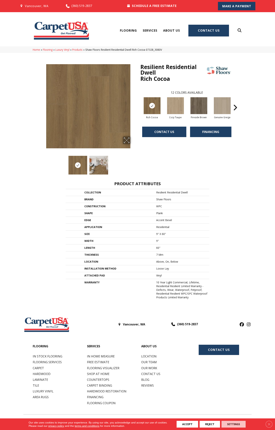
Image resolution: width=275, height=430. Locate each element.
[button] (236, 6)
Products (77, 49)
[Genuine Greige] (222, 105)
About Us (171, 30)
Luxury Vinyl (62, 49)
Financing (210, 132)
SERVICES (93, 346)
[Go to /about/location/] (39, 6)
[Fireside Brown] (199, 105)
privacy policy (56, 425)
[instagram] (247, 324)
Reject (209, 424)
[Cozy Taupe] (175, 105)
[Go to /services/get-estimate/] (167, 6)
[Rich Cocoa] (152, 105)
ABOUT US (149, 346)
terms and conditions (87, 425)
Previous (43, 163)
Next (133, 163)
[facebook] (241, 324)
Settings (233, 424)
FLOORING (40, 346)
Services (150, 30)
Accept (187, 424)
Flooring (128, 30)
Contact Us (209, 30)
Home (36, 49)
